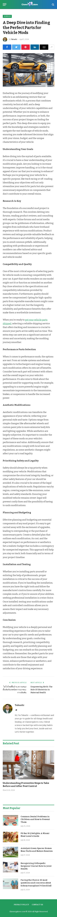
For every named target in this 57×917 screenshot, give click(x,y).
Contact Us (37, 905)
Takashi (14, 39)
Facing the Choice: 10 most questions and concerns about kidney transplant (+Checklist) (36, 883)
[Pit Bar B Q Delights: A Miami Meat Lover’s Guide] (10, 837)
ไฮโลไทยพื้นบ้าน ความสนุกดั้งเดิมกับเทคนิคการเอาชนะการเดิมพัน (14, 690)
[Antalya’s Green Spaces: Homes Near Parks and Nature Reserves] (10, 852)
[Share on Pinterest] (25, 47)
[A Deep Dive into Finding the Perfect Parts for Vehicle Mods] (28, 70)
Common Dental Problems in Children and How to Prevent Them (35, 819)
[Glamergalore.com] (30, 4)
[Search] (52, 4)
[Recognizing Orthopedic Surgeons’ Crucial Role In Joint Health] (10, 867)
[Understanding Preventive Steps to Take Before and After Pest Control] (28, 764)
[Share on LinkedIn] (34, 47)
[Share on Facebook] (7, 47)
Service (7, 16)
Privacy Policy (21, 905)
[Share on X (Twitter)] (16, 47)
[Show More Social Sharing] (51, 47)
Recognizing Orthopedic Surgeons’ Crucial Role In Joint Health (36, 866)
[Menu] (4, 4)
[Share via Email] (44, 47)
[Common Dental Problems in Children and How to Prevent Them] (10, 820)
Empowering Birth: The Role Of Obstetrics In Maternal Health (41, 690)
